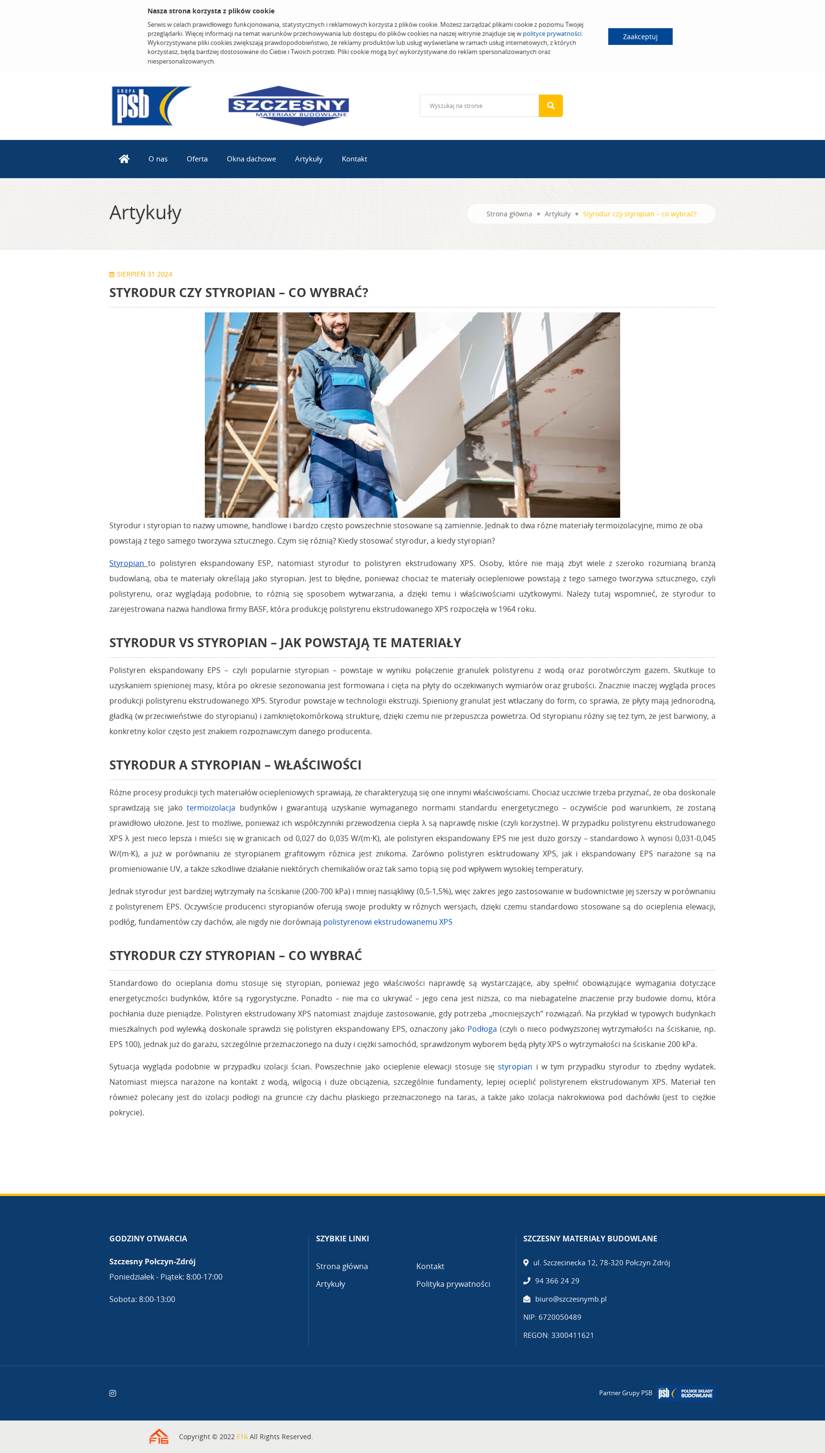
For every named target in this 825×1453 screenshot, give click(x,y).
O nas (158, 158)
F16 (242, 1436)
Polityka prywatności (453, 1284)
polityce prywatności (552, 33)
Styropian (126, 563)
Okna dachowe (251, 158)
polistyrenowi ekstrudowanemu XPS (388, 922)
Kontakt (354, 158)
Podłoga (482, 1029)
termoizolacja (211, 807)
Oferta (197, 158)
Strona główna (509, 213)
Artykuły (309, 158)
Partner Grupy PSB (625, 1393)
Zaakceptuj (640, 36)
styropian (515, 1066)
